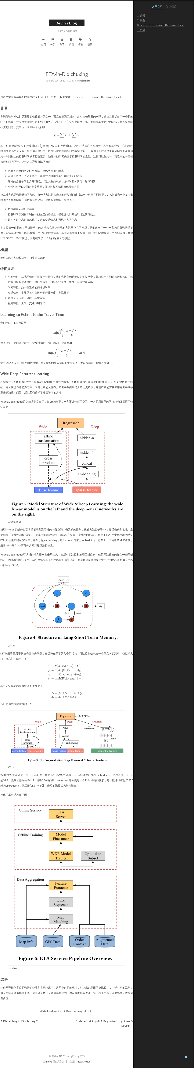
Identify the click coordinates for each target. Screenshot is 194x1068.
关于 (62, 44)
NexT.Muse (84, 1061)
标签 (80, 44)
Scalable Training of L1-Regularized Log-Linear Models (103, 1023)
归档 (71, 44)
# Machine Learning (51, 1011)
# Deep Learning (73, 1011)
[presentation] (66, 135)
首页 (43, 44)
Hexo (49, 1061)
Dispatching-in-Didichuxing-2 (20, 1021)
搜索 (90, 44)
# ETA (87, 1011)
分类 (52, 44)
